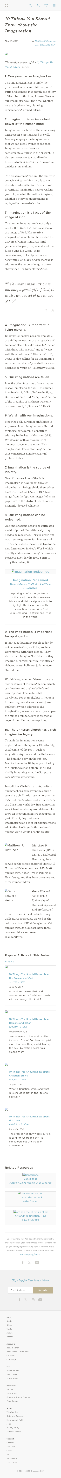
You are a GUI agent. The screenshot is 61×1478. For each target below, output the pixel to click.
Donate (10, 1337)
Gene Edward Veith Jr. (45, 45)
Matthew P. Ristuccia (45, 41)
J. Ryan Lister (17, 982)
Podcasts (10, 1389)
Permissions (12, 1462)
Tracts (9, 1329)
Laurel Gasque (30, 1220)
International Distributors (17, 1352)
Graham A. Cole (18, 1027)
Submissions (12, 1458)
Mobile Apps (12, 1378)
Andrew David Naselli (22, 1182)
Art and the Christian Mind (30, 1216)
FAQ (8, 1454)
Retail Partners (13, 1348)
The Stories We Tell (30, 1197)
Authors (10, 1333)
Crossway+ (11, 1360)
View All (9, 961)
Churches (10, 1356)
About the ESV (13, 1371)
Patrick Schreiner (19, 1124)
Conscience (30, 1179)
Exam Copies (12, 1401)
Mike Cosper (30, 1201)
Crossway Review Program (18, 1397)
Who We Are (12, 1412)
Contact (10, 1443)
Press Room (12, 1393)
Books (9, 1321)
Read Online (12, 1374)
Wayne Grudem (18, 1079)
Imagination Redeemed (30, 580)
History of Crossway (15, 1416)
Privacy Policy (13, 1428)
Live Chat (11, 1447)
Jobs (9, 1424)
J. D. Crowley (44, 1182)
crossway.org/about (30, 1254)
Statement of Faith (15, 1420)
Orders (10, 1451)
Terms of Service (14, 1432)
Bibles (9, 1325)
